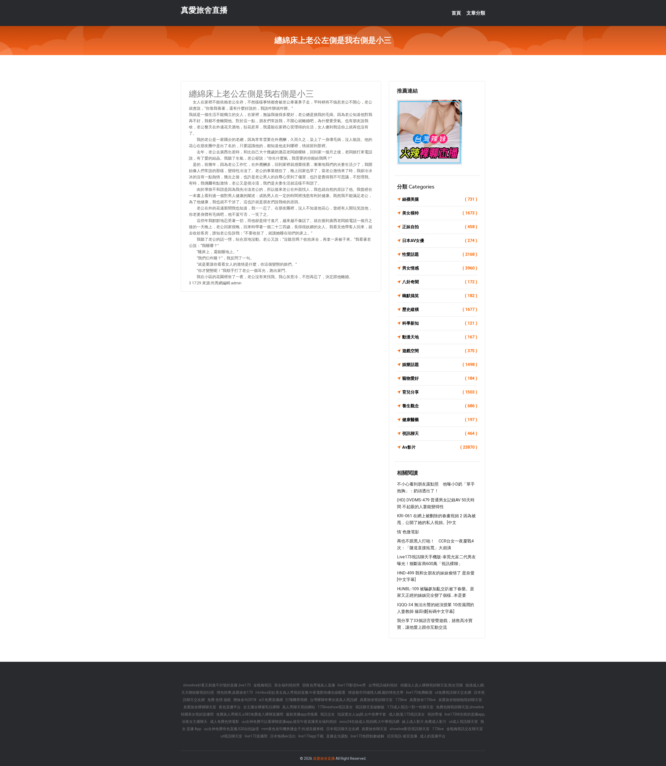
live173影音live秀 (352, 685)
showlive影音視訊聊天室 (410, 729)
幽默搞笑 (439, 295)
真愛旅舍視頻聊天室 (376, 700)
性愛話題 (439, 254)
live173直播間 (256, 736)
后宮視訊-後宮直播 (402, 736)
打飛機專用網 (296, 700)
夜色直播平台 (230, 707)
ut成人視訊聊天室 (463, 721)
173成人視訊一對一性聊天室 (410, 707)
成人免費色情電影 (224, 721)
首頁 (456, 13)
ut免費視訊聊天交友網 (453, 692)
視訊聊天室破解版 (370, 707)
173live (401, 700)
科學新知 (439, 323)
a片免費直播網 (271, 700)
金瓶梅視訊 (262, 685)
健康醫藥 (439, 419)
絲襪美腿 (439, 199)
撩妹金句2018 (244, 700)
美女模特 (439, 213)
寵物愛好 (439, 378)
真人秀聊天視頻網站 (298, 707)
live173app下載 (311, 736)
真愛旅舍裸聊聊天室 (199, 707)
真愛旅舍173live (422, 700)
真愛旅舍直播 (204, 10)
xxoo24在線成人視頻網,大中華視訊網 (369, 721)
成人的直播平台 (432, 736)
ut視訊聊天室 (231, 736)
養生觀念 (439, 405)
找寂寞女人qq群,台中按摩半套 (361, 714)
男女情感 (439, 268)
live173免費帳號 (419, 692)
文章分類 (475, 13)
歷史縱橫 (439, 309)
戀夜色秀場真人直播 (318, 685)
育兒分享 (439, 392)
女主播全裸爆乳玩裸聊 (261, 707)
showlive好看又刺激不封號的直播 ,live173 (217, 685)
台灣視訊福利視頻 (383, 685)
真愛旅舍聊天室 (374, 729)
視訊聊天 (439, 433)
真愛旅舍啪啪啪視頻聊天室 (460, 700)
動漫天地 (439, 337)
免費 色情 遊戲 (219, 700)
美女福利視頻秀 (287, 685)
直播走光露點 (337, 736)
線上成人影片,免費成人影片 (424, 721)
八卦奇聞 (439, 281)
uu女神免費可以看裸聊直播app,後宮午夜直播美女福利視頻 (289, 721)
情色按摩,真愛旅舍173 (235, 692)
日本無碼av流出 (283, 736)
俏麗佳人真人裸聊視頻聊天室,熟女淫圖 (431, 685)
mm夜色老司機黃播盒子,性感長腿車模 (292, 729)
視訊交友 (327, 714)
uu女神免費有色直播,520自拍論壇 (231, 729)
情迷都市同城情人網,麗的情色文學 (376, 692)
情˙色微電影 (408, 531)
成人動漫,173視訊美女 (407, 714)
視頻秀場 (434, 714)
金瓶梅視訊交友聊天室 (464, 729)
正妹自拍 (439, 226)
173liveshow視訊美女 (335, 707)
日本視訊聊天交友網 (342, 729)
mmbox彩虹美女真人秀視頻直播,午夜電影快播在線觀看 (300, 692)
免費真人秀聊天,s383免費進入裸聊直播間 (249, 714)
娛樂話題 (439, 364)
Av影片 (439, 447)
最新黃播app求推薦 (302, 714)
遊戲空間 (439, 350)
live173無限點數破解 (367, 736)
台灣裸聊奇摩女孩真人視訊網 (333, 700)
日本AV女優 (439, 240)
